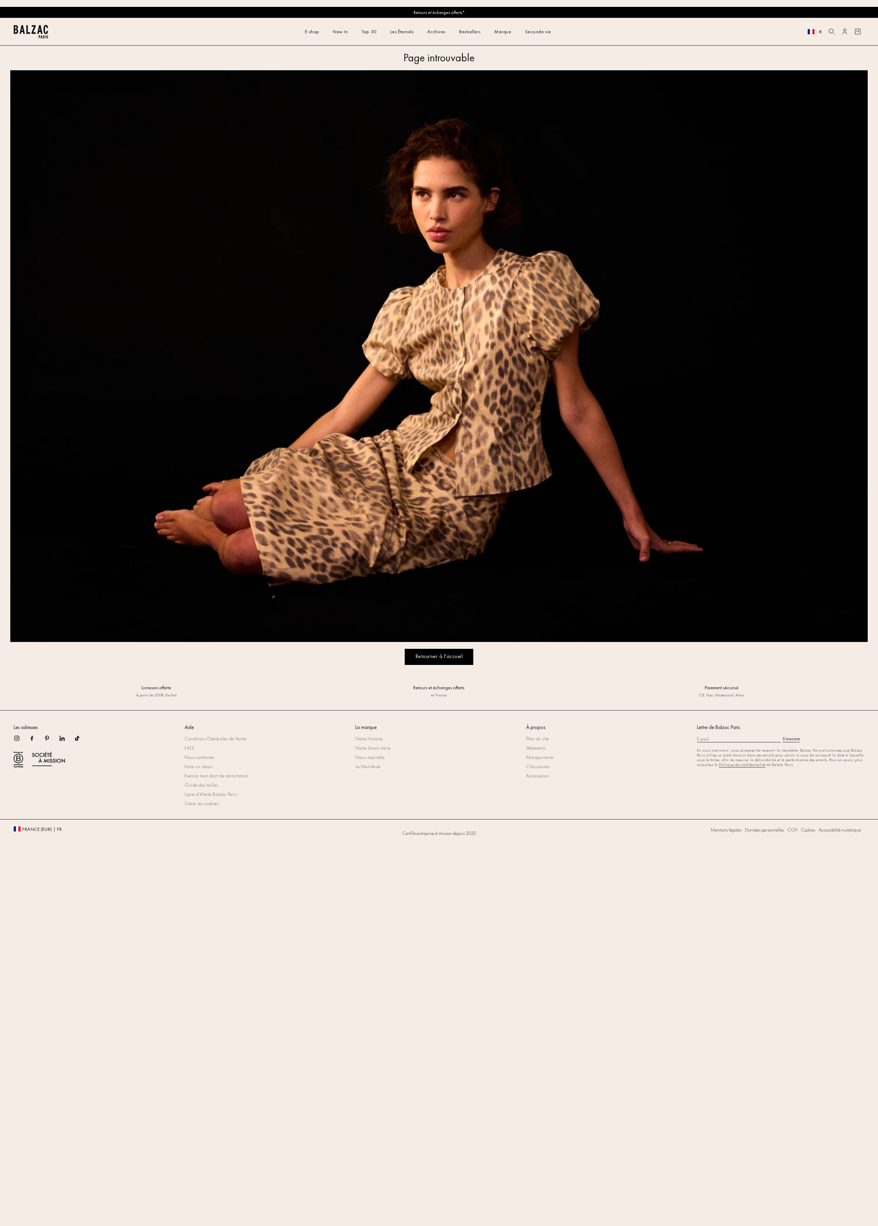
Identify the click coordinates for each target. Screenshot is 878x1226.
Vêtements (535, 748)
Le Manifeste (368, 766)
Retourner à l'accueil (439, 656)
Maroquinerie (540, 757)
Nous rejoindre (370, 757)
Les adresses (26, 727)
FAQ (189, 748)
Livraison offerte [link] (156, 687)
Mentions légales (726, 830)
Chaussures (538, 766)
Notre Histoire (369, 739)
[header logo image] (31, 36)
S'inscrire (791, 739)
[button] (831, 31)
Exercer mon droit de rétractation (216, 776)
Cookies (808, 830)
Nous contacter (200, 757)
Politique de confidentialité (742, 764)
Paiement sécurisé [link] (721, 687)
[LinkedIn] (66, 740)
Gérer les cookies (202, 803)
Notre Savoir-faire (372, 748)
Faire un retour (199, 766)
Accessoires (537, 776)
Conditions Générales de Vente (215, 739)
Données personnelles (764, 830)
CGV (792, 830)
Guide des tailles (201, 785)
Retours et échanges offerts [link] (438, 687)
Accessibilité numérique (840, 830)
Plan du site (537, 739)
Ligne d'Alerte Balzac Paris (211, 794)
